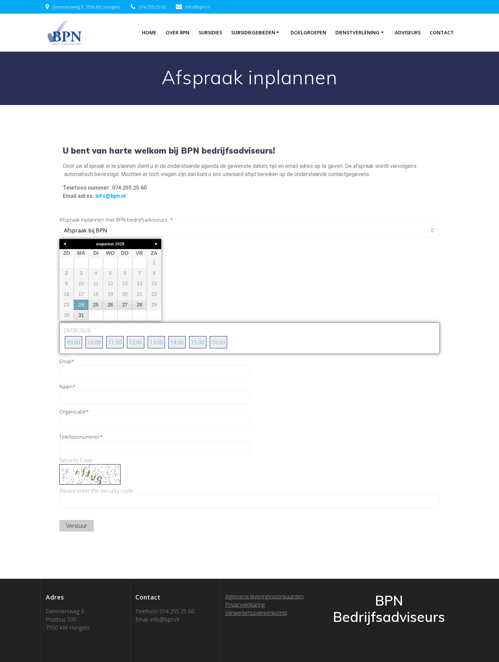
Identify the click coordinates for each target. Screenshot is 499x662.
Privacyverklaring (245, 604)
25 (95, 305)
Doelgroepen (308, 32)
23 (66, 305)
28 (139, 305)
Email (66, 361)
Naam (67, 386)
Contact (442, 32)
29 (154, 305)
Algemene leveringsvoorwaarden (264, 596)
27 (125, 305)
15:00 (197, 342)
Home (149, 32)
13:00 (156, 342)
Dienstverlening (357, 32)
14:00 (177, 342)
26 (110, 305)
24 (81, 305)
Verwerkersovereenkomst (256, 612)
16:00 (218, 342)
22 (154, 294)
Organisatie (74, 411)
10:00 (94, 342)
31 (81, 315)
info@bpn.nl (111, 196)
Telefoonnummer (81, 436)
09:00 (73, 342)
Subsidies (210, 32)
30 (66, 315)
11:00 (115, 342)
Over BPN (177, 32)
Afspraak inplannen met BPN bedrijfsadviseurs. (116, 219)
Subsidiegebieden (253, 32)
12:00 (135, 342)
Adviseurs (408, 32)
